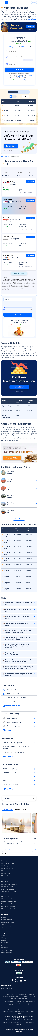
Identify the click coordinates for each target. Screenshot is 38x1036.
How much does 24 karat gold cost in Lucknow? (18, 610)
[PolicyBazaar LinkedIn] (20, 980)
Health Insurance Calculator (9, 901)
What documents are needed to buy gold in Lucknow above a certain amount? (19, 667)
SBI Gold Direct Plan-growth (12, 743)
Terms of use (20, 76)
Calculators (8, 685)
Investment (7, 871)
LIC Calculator (5, 896)
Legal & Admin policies (7, 943)
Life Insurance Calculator (8, 899)
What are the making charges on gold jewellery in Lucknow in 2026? (18, 660)
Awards (3, 924)
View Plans (19, 69)
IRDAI (2, 988)
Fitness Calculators (9, 886)
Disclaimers (7, 798)
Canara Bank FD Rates (10, 785)
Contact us (4, 947)
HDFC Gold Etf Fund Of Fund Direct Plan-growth (16, 747)
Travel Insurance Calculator (9, 904)
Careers (3, 940)
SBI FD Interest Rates (10, 769)
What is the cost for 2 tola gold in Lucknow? (16, 624)
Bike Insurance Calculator (8, 908)
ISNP (2, 945)
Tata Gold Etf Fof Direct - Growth (14, 752)
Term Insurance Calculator (8, 891)
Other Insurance (8, 876)
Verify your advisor (6, 950)
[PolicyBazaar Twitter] (16, 980)
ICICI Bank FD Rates (9, 781)
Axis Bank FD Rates (9, 777)
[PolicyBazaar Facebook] (12, 980)
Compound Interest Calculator (16, 697)
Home (2, 156)
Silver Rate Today (11, 714)
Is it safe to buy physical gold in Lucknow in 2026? (19, 674)
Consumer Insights (6, 927)
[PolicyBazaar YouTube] (25, 980)
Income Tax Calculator (13, 693)
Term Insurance (8, 868)
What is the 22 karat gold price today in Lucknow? (18, 603)
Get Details (30, 181)
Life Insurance (8, 866)
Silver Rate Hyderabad (13, 726)
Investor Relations (6, 952)
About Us (4, 935)
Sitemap (3, 938)
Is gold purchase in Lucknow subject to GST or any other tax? (18, 653)
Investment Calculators (10, 884)
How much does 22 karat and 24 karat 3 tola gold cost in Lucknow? (18, 631)
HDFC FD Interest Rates (11, 773)
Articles (3, 917)
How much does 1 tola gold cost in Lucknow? (17, 617)
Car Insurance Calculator (8, 906)
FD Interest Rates (11, 764)
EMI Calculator (5, 894)
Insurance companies (7, 922)
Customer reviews (6, 919)
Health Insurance (8, 873)
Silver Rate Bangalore (13, 722)
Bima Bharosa (8, 988)
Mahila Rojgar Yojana (11, 839)
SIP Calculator (11, 689)
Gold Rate (7, 156)
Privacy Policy (29, 75)
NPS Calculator (11, 701)
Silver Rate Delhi (11, 718)
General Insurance (9, 863)
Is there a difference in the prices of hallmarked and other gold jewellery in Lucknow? (18, 646)
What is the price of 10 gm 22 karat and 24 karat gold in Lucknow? (18, 638)
